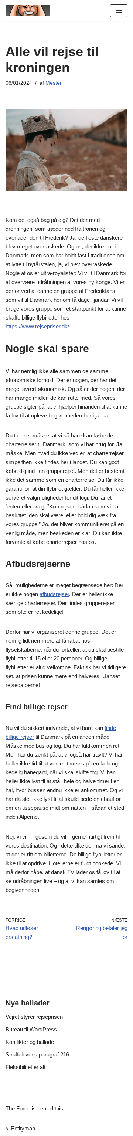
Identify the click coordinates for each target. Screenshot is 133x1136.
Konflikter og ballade (30, 1042)
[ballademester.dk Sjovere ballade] (28, 10)
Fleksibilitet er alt (25, 1067)
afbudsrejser (54, 594)
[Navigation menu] (118, 10)
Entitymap (23, 1128)
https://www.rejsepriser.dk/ (37, 326)
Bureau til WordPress (31, 1029)
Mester (53, 83)
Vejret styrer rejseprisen (34, 1017)
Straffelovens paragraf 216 (37, 1054)
